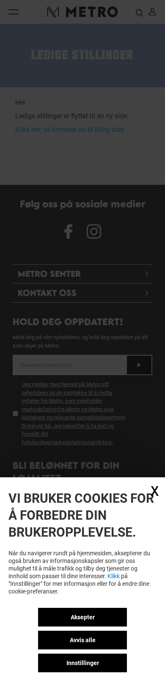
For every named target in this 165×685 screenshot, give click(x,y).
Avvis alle (83, 640)
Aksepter (83, 617)
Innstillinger (82, 663)
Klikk (113, 576)
